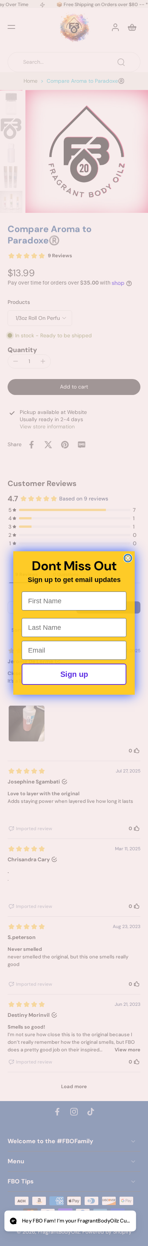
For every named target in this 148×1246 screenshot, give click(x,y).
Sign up (74, 674)
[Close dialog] (128, 558)
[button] (70, 1221)
